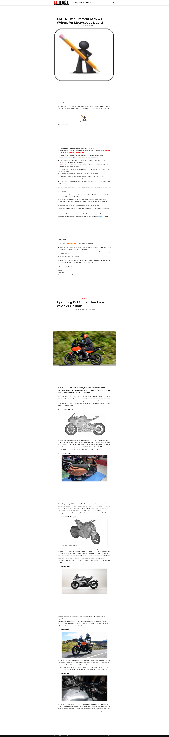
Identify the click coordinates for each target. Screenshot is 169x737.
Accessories (89, 2)
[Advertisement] (84, 10)
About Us (101, 216)
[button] (113, 2)
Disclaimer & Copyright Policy (109, 735)
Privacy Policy (100, 735)
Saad (83, 25)
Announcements (85, 15)
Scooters (81, 2)
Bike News (75, 2)
